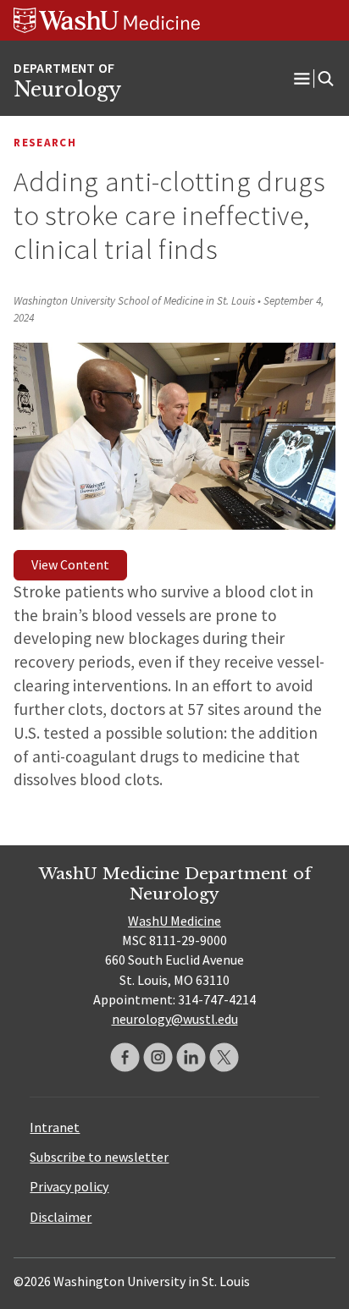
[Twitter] (224, 1057)
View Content (70, 564)
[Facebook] (125, 1057)
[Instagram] (158, 1057)
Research (45, 142)
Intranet (55, 1127)
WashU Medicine (174, 920)
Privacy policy (69, 1186)
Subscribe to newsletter (99, 1156)
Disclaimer (60, 1216)
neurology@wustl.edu (175, 1018)
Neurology (67, 90)
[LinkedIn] (191, 1057)
